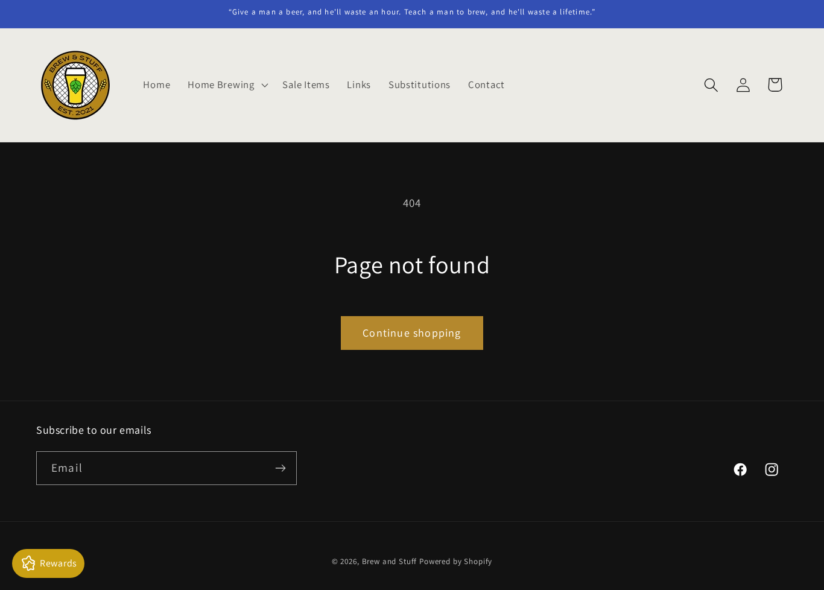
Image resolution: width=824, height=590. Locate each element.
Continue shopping (412, 333)
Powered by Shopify (455, 561)
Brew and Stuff (389, 561)
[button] (226, 85)
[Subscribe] (280, 468)
